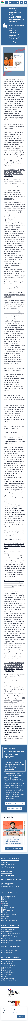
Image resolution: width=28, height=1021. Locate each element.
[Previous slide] (5, 874)
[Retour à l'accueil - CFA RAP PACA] (2, 2)
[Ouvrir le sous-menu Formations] (12, 2)
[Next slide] (22, 874)
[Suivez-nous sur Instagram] (4, 916)
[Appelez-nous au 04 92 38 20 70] (14, 916)
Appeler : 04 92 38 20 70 (14, 844)
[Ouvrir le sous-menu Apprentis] (16, 2)
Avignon (15, 44)
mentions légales (15, 1012)
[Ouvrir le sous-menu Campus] (9, 2)
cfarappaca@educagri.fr (8, 907)
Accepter (19, 1016)
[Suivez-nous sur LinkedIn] (6, 916)
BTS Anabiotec (8, 737)
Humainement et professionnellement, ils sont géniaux (14, 500)
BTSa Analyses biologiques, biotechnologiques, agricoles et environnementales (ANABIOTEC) (15, 36)
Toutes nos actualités (13, 889)
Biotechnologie (14, 27)
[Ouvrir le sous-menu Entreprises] (20, 2)
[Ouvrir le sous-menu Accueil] (5, 2)
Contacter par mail (14, 849)
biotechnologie (8, 116)
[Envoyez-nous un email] (12, 916)
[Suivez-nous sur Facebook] (2, 916)
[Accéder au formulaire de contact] (24, 2)
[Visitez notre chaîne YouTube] (9, 916)
